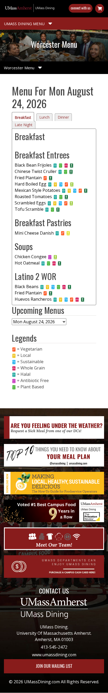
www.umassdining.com (54, 655)
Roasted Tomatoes (33, 196)
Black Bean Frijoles (33, 165)
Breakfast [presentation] (23, 117)
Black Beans (27, 286)
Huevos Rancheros (33, 299)
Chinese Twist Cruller (36, 171)
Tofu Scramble (29, 209)
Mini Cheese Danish (34, 233)
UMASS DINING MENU (25, 23)
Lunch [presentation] (44, 117)
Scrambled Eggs (30, 203)
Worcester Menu (19, 67)
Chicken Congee (30, 257)
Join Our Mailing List (54, 666)
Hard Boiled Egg (30, 184)
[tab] (23, 116)
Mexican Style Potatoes (37, 190)
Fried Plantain (28, 178)
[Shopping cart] (99, 8)
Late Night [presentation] (24, 124)
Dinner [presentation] (63, 117)
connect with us (80, 8)
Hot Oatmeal (27, 263)
